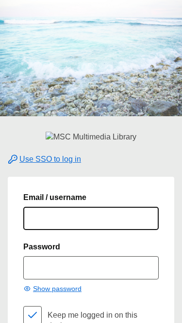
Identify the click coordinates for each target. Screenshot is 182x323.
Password (41, 247)
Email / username (54, 197)
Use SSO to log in (50, 159)
